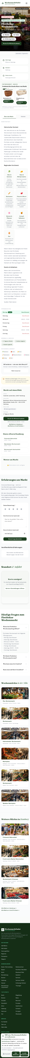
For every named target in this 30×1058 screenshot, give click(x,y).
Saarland (18, 975)
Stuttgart (18, 1011)
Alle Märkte (4, 945)
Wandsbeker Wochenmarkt (12, 444)
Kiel (2, 1014)
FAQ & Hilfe (4, 1027)
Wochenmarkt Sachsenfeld (12, 450)
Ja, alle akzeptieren (24, 1054)
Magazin (3, 959)
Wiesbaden (19, 1014)
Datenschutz (11, 1050)
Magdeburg (19, 995)
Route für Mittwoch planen (11, 43)
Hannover (3, 1011)
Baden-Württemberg (6, 967)
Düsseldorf (4, 1003)
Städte (10, 11)
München (18, 1000)
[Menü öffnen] (27, 3)
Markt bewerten (16, 371)
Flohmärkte (4, 956)
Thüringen (18, 985)
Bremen (3, 977)
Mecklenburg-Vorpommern (5, 986)
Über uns (3, 1024)
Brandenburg (4, 975)
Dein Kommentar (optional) (11, 516)
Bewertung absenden (15, 539)
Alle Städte (4, 948)
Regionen (3, 953)
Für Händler (4, 1022)
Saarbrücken (19, 1006)
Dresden (3, 1000)
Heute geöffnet (5, 951)
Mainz (17, 998)
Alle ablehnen (16, 1054)
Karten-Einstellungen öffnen (15, 588)
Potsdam (18, 1003)
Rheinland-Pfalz (20, 972)
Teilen (17, 35)
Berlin (2, 972)
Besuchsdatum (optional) (10, 530)
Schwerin (18, 1008)
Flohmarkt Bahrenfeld (10, 439)
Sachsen (18, 977)
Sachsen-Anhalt (20, 980)
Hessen (3, 983)
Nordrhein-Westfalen (21, 969)
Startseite (3, 11)
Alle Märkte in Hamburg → (16, 424)
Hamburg (15, 11)
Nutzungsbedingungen (8, 495)
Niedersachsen (20, 967)
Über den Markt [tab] (8, 116)
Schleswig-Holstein (21, 983)
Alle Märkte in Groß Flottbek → (16, 426)
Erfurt (2, 1006)
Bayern (3, 969)
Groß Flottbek (23, 11)
